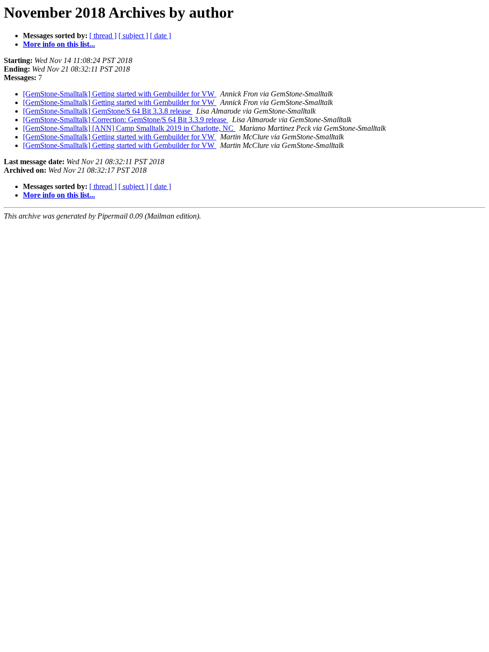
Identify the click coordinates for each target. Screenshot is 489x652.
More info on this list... (59, 44)
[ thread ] (103, 36)
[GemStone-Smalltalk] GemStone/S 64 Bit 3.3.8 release (107, 111)
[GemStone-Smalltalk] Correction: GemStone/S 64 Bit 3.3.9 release (125, 120)
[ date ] (160, 36)
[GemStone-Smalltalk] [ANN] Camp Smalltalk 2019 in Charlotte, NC (129, 128)
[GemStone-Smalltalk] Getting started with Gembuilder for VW (119, 94)
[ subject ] (133, 36)
